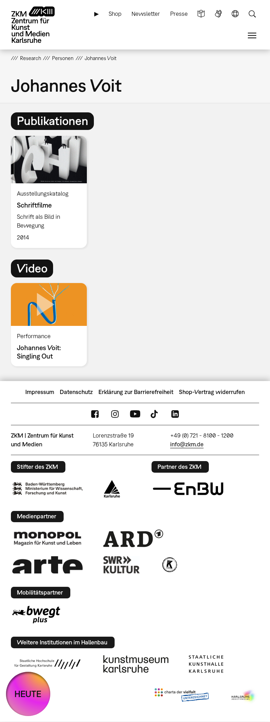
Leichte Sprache (201, 14)
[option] (52, 192)
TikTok (155, 414)
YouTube (135, 414)
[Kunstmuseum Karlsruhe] (135, 664)
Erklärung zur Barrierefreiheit (135, 391)
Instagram (115, 414)
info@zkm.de (187, 444)
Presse (179, 13)
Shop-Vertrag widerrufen (212, 391)
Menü (252, 36)
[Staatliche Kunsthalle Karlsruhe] (206, 664)
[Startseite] (39, 25)
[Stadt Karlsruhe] (112, 489)
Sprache (235, 14)
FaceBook (95, 414)
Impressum (39, 391)
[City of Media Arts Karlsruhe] (244, 696)
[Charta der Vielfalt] (181, 696)
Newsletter (145, 13)
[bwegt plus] (36, 614)
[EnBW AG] (188, 489)
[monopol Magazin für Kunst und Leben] (47, 538)
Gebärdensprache (218, 14)
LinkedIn (175, 414)
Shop (115, 13)
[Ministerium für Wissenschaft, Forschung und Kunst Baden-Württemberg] (47, 488)
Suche (252, 14)
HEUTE (27, 694)
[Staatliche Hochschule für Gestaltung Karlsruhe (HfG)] (47, 664)
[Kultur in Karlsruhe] (169, 564)
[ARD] (133, 538)
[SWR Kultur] (121, 564)
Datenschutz (76, 391)
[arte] (47, 564)
